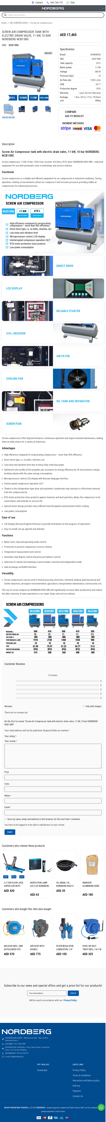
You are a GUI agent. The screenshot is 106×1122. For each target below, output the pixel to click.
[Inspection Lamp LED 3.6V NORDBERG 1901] (40, 864)
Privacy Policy (79, 1070)
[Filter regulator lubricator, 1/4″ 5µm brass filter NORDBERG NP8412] (66, 928)
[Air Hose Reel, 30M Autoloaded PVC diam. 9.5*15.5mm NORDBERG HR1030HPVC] (14, 928)
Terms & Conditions (82, 1075)
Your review (11, 741)
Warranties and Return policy (86, 1080)
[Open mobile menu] (3, 8)
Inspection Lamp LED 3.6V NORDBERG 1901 (39, 885)
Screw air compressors (41, 22)
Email (8, 807)
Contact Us (78, 1096)
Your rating (10, 736)
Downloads (42, 1070)
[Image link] (80, 128)
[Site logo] (53, 8)
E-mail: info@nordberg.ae (14, 1057)
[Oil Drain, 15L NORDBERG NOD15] (66, 864)
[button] (22, 854)
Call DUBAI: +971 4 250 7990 (15, 1044)
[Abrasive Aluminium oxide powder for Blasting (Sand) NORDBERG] (92, 864)
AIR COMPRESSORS (19, 22)
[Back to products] (100, 23)
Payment (77, 1091)
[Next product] (103, 23)
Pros (7, 772)
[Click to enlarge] (7, 98)
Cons (7, 783)
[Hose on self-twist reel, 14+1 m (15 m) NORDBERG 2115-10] (92, 928)
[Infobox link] (37, 2)
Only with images (93, 706)
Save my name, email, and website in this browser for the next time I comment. (43, 819)
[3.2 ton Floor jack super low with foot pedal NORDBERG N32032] (14, 864)
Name (8, 795)
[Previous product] (97, 23)
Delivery (76, 1085)
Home (4, 22)
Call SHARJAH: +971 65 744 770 (16, 1053)
